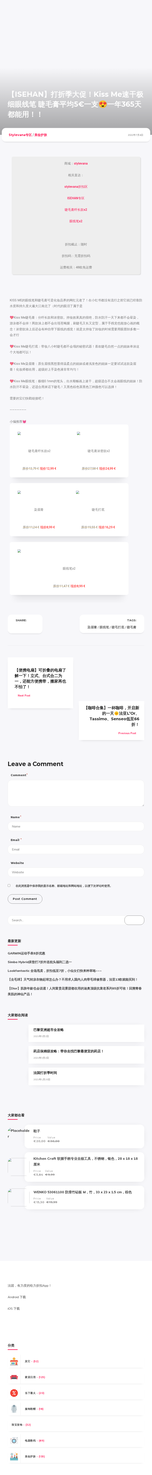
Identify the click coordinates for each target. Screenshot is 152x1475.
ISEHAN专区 (76, 198)
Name (16, 817)
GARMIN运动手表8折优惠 (26, 953)
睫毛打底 (118, 627)
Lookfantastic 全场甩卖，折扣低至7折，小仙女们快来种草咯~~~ (55, 971)
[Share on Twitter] (25, 627)
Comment (19, 775)
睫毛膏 (131, 627)
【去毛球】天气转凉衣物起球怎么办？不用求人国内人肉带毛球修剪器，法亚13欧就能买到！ (73, 979)
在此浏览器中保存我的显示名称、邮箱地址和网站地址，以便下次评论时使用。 (64, 886)
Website (17, 863)
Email (16, 840)
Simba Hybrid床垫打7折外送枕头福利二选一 (40, 962)
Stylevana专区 (20, 135)
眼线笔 (104, 627)
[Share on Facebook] (17, 627)
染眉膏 (92, 627)
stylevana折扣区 (76, 187)
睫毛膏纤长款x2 (76, 210)
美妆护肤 (40, 135)
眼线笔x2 (75, 221)
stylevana (81, 163)
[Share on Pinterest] (33, 627)
